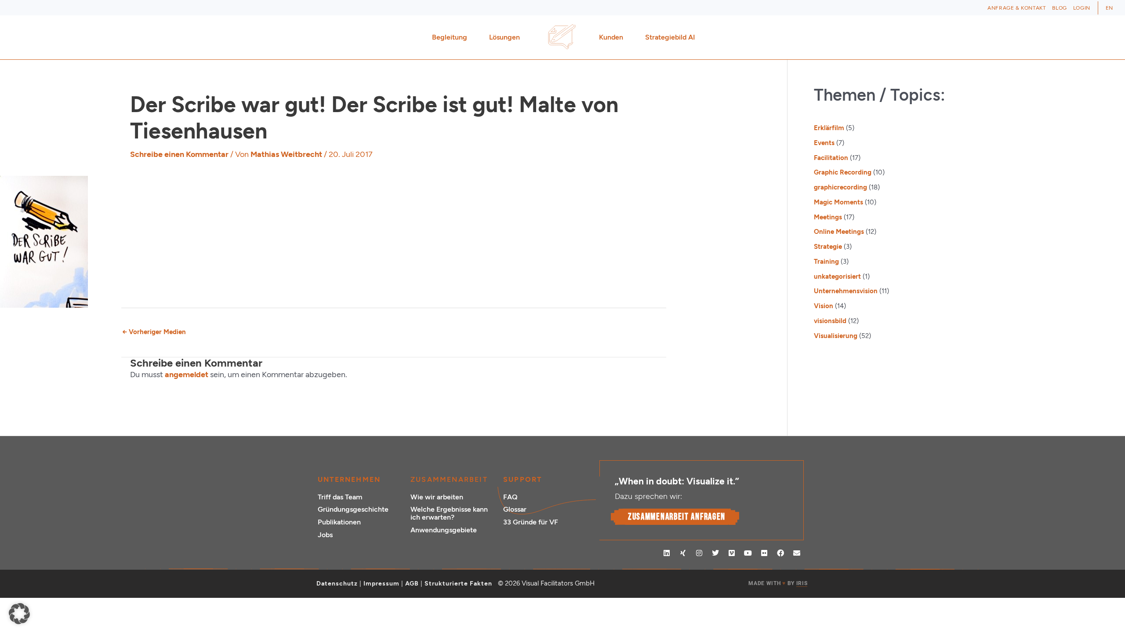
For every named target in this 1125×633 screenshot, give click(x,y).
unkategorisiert (837, 276)
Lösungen (504, 37)
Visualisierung (835, 336)
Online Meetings (839, 232)
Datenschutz (337, 583)
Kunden (611, 37)
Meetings (828, 217)
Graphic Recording (842, 172)
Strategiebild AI (670, 37)
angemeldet (186, 374)
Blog (1059, 8)
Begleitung (449, 37)
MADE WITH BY (777, 583)
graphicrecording (840, 187)
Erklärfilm (829, 128)
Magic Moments (838, 202)
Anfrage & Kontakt (1016, 8)
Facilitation (831, 158)
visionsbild (830, 321)
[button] (19, 613)
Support (522, 479)
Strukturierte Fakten (458, 583)
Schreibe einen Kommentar (179, 154)
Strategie (828, 247)
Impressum (381, 583)
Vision (823, 306)
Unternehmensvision (846, 291)
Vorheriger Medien (154, 332)
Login (1081, 8)
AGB (412, 583)
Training (826, 262)
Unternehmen (349, 479)
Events (824, 143)
